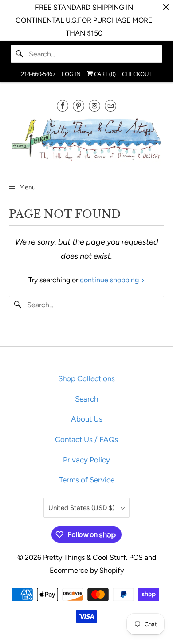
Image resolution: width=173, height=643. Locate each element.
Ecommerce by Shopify (87, 570)
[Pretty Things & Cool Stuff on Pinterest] (78, 106)
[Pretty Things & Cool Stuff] (87, 141)
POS (136, 557)
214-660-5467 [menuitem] (38, 74)
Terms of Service (86, 479)
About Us (86, 418)
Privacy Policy (86, 459)
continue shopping (110, 280)
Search (86, 398)
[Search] (19, 54)
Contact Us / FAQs (86, 439)
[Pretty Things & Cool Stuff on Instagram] (94, 106)
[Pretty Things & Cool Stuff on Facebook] (62, 106)
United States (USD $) (82, 508)
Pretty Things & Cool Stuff (84, 557)
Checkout (137, 74)
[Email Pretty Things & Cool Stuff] (110, 106)
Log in (71, 74)
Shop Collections (86, 378)
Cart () (104, 74)
